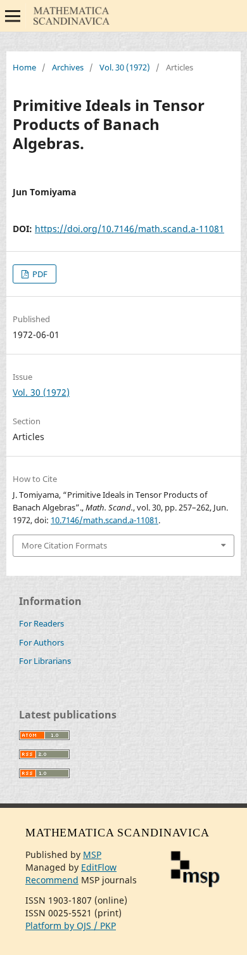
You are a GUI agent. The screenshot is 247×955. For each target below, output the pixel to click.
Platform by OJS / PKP (70, 925)
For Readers (41, 623)
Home (24, 67)
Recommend (52, 880)
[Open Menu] (12, 16)
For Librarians (45, 660)
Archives (68, 67)
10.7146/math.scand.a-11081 (104, 520)
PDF (39, 274)
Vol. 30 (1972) (124, 67)
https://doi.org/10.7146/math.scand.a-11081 (129, 229)
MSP (92, 854)
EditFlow (99, 867)
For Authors (41, 642)
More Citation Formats (64, 545)
